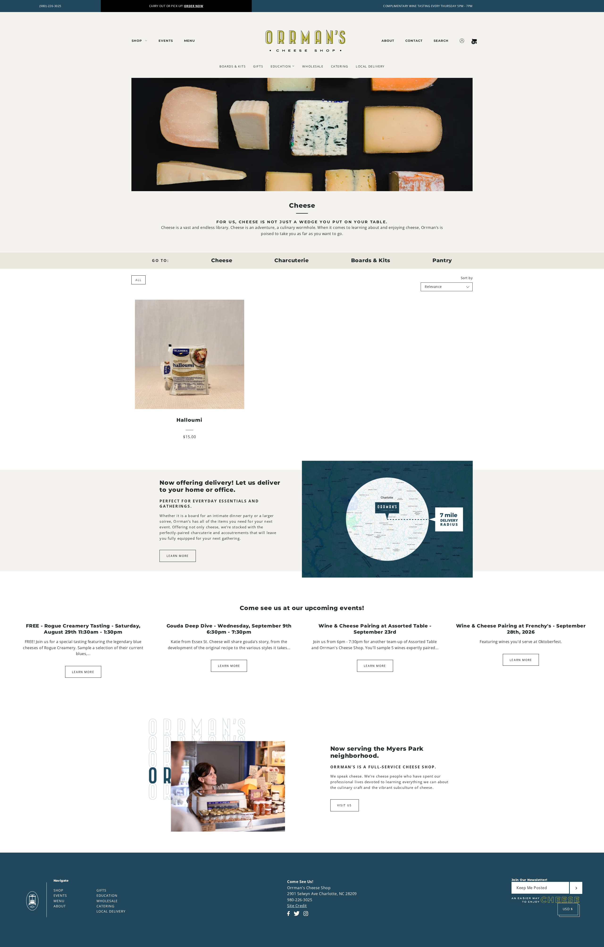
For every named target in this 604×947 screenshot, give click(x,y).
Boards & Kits (370, 260)
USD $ (568, 909)
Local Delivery (111, 911)
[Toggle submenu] (293, 66)
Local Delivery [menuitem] (370, 66)
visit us (344, 805)
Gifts (101, 890)
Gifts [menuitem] (258, 66)
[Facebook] (290, 916)
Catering (105, 906)
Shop (58, 890)
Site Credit (297, 905)
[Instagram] (307, 916)
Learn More (178, 556)
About (60, 906)
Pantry (442, 260)
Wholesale (107, 901)
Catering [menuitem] (339, 66)
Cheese (221, 260)
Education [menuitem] (281, 66)
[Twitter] (298, 916)
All (138, 280)
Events (60, 895)
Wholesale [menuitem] (312, 66)
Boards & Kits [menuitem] (232, 66)
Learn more (83, 672)
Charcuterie (291, 260)
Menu (59, 901)
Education (106, 895)
